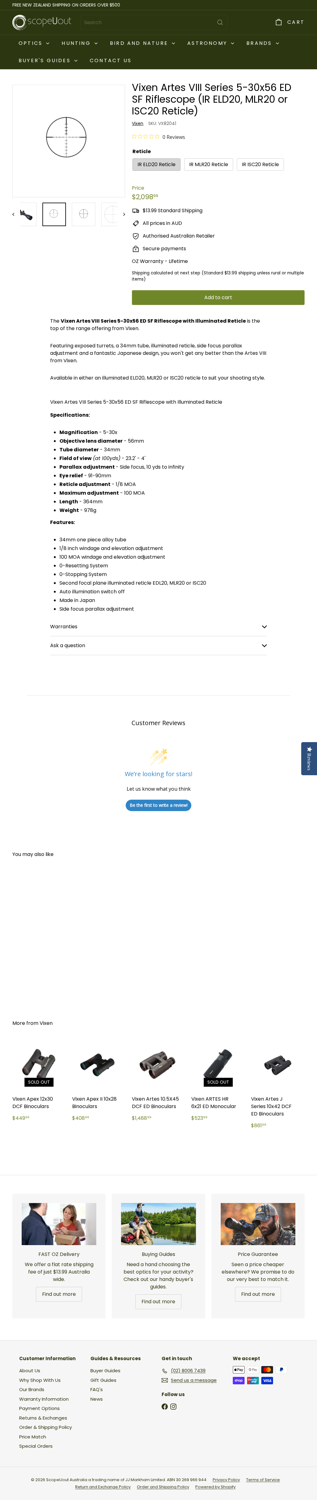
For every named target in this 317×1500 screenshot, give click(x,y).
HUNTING (77, 43)
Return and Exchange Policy (103, 1487)
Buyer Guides (105, 1370)
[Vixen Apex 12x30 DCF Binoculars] (39, 1083)
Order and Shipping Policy (163, 1487)
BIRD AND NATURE (140, 43)
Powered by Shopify (215, 1487)
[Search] (220, 22)
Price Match (32, 1436)
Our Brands (31, 1389)
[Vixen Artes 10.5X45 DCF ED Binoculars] (158, 1083)
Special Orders (36, 1446)
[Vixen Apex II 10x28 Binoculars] (99, 1083)
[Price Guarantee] (258, 1224)
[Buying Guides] (158, 1224)
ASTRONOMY (208, 43)
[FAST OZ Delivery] (59, 1224)
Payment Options (39, 1408)
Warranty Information (44, 1399)
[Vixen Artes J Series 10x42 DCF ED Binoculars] (278, 1087)
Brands (260, 43)
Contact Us (111, 60)
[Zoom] (69, 141)
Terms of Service (263, 1480)
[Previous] (16, 214)
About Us (29, 1370)
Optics (32, 43)
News (96, 1399)
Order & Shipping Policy (45, 1427)
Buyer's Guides (46, 60)
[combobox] (154, 22)
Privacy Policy (226, 1480)
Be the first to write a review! (159, 805)
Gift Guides (103, 1380)
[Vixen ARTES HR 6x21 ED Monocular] (218, 1083)
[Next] (121, 214)
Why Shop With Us (40, 1380)
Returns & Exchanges (43, 1418)
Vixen (46, 1023)
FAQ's (96, 1389)
